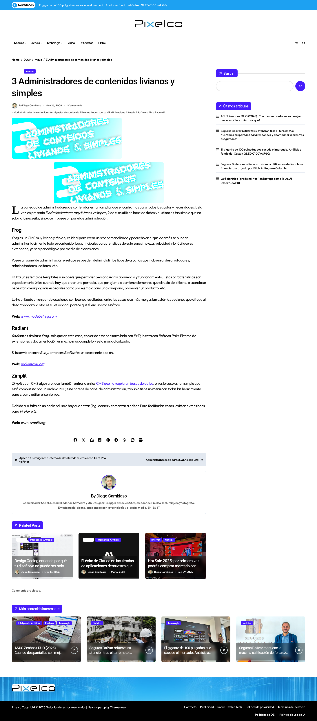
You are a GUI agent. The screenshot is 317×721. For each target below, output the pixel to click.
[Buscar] (300, 86)
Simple (131, 112)
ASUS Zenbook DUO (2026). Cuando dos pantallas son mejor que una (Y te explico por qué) (261, 118)
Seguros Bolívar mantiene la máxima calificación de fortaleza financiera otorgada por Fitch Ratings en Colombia (262, 166)
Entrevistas (86, 43)
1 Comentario (74, 105)
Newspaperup (97, 707)
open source (99, 112)
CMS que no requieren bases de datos (124, 383)
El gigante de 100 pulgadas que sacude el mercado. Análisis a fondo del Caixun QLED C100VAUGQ (261, 151)
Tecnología (53, 43)
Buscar (229, 73)
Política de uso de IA (292, 714)
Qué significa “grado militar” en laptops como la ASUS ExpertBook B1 (257, 180)
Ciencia (35, 43)
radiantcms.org (32, 364)
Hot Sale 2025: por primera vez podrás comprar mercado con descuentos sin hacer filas (173, 566)
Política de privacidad (260, 707)
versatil (160, 112)
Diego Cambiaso (111, 496)
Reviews (49, 623)
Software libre (145, 112)
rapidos (120, 112)
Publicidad (207, 707)
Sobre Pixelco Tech (229, 707)
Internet (29, 71)
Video (71, 43)
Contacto (190, 707)
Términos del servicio (291, 707)
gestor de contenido (67, 112)
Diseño (17, 71)
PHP (111, 112)
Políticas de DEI (265, 714)
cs (52, 112)
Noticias (19, 43)
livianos (85, 112)
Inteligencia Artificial (41, 539)
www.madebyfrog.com (38, 316)
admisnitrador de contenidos (32, 112)
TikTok (102, 43)
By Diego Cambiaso (30, 105)
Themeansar (118, 707)
